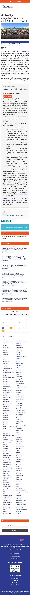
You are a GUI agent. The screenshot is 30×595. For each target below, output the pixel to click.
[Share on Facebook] (2, 221)
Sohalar (4, 336)
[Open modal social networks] (11, 221)
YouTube (15, 582)
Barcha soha (6, 252)
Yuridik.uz (18, 592)
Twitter (16, 580)
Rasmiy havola (7, 96)
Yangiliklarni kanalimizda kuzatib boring (16, 227)
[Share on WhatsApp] (8, 221)
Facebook (15, 578)
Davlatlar (10, 336)
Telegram (16, 584)
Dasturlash (5, 301)
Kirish (19, 1)
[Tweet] (5, 221)
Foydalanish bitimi (19, 549)
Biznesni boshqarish (7, 277)
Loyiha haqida (10, 549)
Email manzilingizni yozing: (7, 524)
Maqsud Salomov (17, 215)
